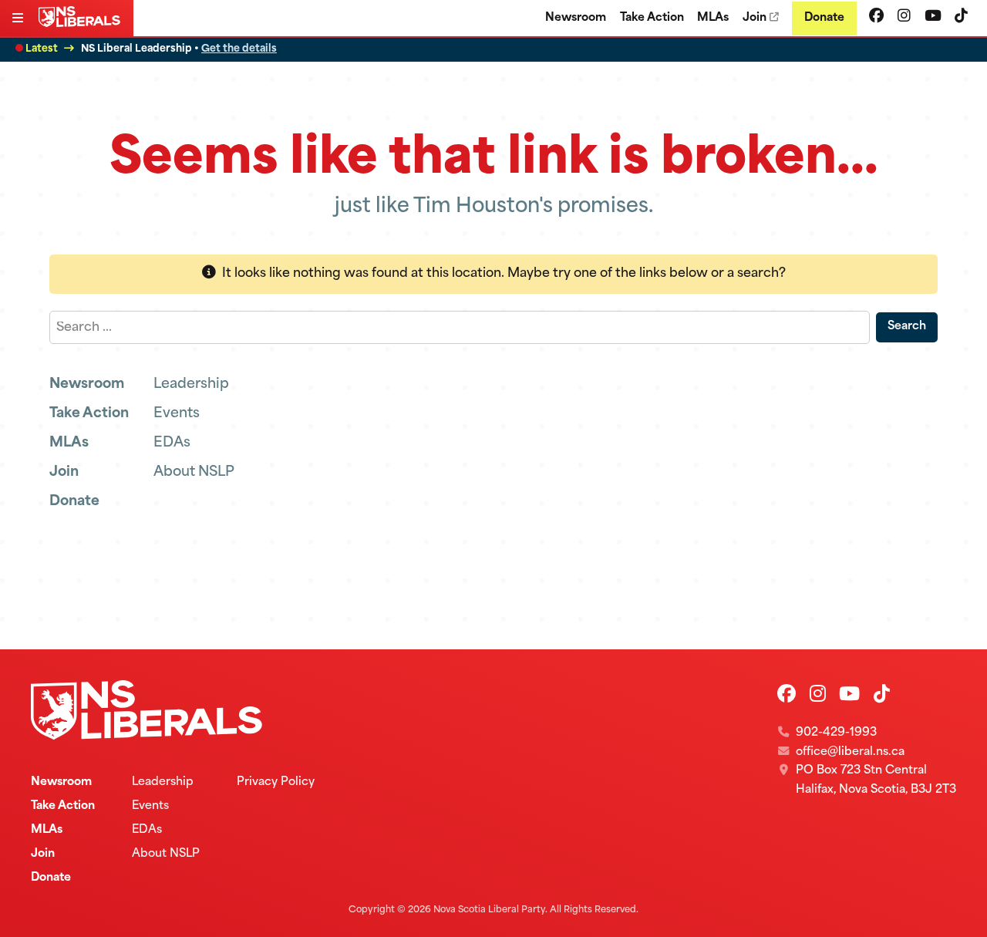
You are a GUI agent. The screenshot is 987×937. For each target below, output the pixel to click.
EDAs (171, 443)
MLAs (713, 18)
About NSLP (193, 472)
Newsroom (575, 18)
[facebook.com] (876, 17)
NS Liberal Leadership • (179, 49)
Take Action (652, 18)
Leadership (191, 384)
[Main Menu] (19, 19)
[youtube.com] (933, 17)
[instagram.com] (904, 17)
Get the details (239, 49)
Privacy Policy (276, 782)
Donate (824, 18)
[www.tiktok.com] (961, 17)
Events (176, 413)
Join (754, 18)
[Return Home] (82, 24)
